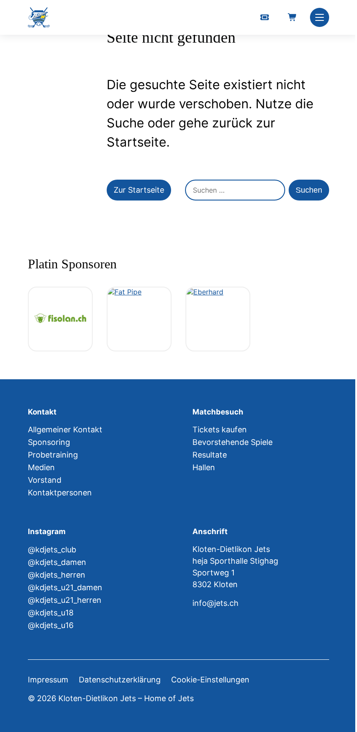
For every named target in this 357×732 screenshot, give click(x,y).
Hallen (203, 467)
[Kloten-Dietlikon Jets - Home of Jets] (39, 17)
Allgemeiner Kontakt (65, 429)
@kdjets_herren (56, 574)
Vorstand (44, 480)
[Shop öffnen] (292, 17)
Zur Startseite (139, 189)
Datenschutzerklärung (120, 679)
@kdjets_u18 (51, 612)
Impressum (48, 679)
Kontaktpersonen (60, 492)
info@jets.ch (215, 603)
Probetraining (53, 454)
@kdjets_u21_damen (65, 587)
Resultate (209, 454)
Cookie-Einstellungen (210, 679)
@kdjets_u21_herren (64, 600)
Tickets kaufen (219, 429)
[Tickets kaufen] (264, 17)
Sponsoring (49, 442)
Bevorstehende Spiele (232, 442)
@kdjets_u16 (51, 625)
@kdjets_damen (57, 562)
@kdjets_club (52, 549)
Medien (41, 467)
